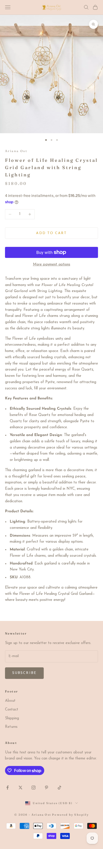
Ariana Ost (16, 151)
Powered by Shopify (70, 814)
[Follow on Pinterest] (46, 787)
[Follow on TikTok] (59, 787)
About (10, 701)
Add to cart (51, 233)
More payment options (51, 264)
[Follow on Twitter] (20, 787)
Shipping (12, 718)
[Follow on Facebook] (7, 787)
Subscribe (24, 673)
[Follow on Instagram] (33, 787)
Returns (11, 727)
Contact (11, 710)
